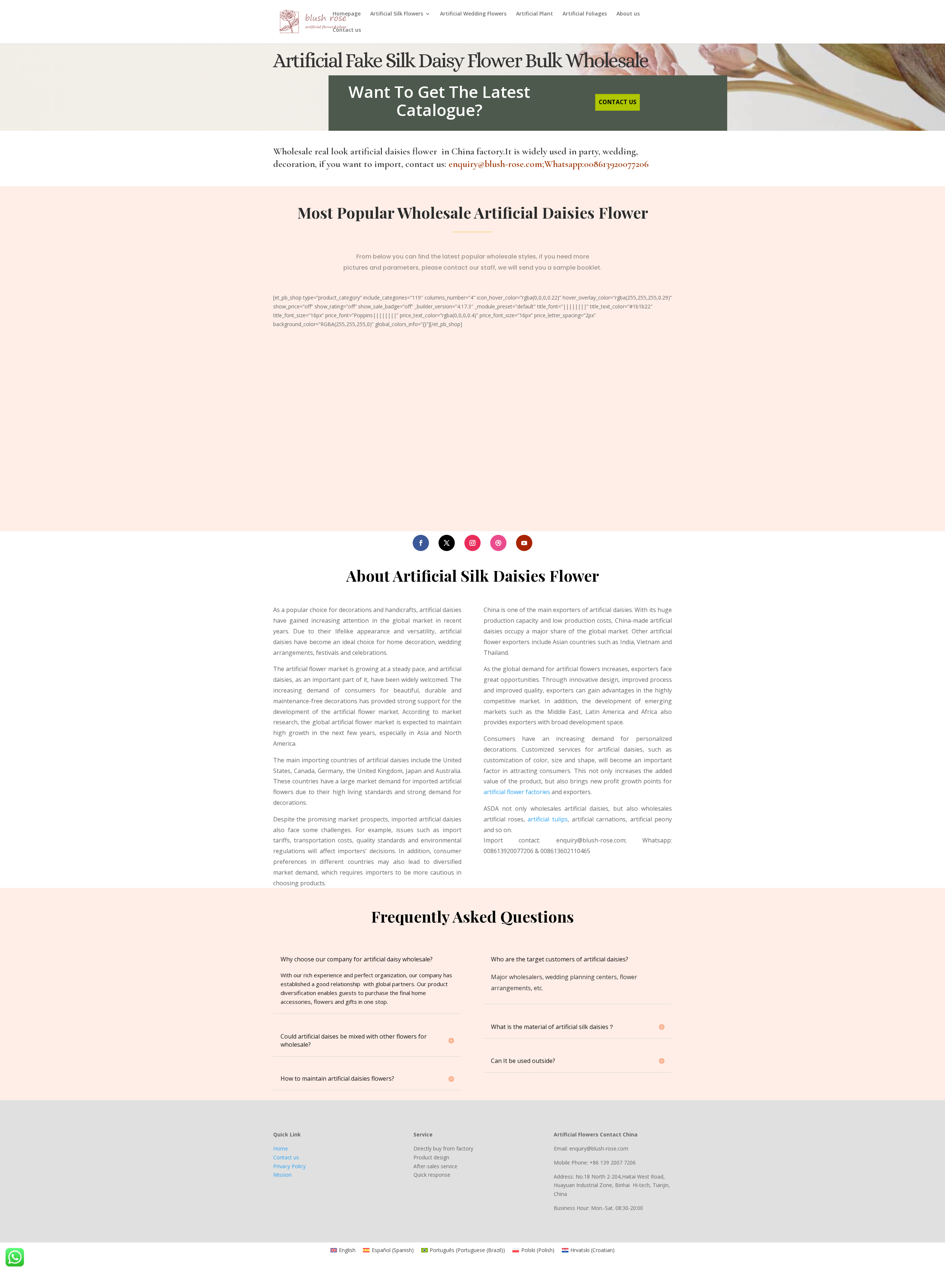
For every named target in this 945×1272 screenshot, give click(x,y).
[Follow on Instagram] (472, 543)
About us (628, 14)
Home (280, 1148)
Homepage (347, 14)
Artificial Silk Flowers (396, 14)
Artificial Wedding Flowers (473, 14)
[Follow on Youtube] (524, 543)
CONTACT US (617, 102)
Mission (282, 1174)
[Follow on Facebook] (421, 543)
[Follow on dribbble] (498, 543)
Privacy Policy (289, 1166)
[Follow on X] (447, 543)
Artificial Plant (534, 14)
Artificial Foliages (585, 14)
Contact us (347, 30)
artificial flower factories (517, 792)
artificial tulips (547, 819)
